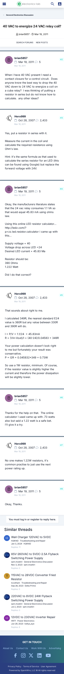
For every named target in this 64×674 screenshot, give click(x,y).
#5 (61, 295)
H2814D (15, 541)
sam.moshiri (16, 562)
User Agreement (48, 666)
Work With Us (38, 648)
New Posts (42, 42)
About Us (8, 648)
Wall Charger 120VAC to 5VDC (31, 537)
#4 (61, 189)
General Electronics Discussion (38, 562)
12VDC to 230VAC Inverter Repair (33, 617)
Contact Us (22, 648)
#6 (61, 397)
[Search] (52, 4)
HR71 (13, 621)
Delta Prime (30, 586)
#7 (61, 445)
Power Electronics (25, 621)
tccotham (15, 583)
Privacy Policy (14, 666)
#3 (61, 118)
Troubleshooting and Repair (32, 541)
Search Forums (24, 42)
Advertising (55, 648)
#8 (61, 489)
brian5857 (24, 34)
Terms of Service (31, 666)
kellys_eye (29, 623)
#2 (61, 59)
